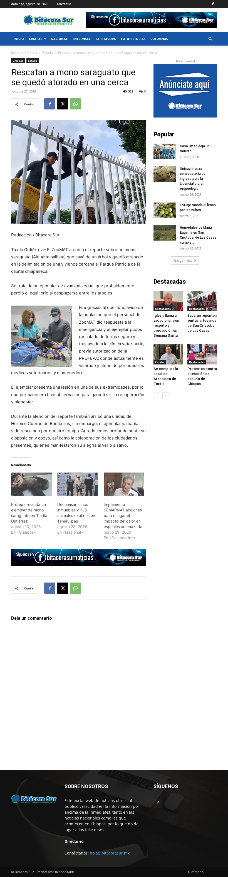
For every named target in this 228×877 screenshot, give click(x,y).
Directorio (64, 4)
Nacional (59, 39)
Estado (47, 52)
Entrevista (82, 39)
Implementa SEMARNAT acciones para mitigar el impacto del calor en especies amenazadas (124, 515)
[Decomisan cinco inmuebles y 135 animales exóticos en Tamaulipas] (77, 484)
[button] (210, 39)
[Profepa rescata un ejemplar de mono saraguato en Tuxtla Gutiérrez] (31, 484)
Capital (160, 362)
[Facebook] (213, 4)
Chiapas (35, 39)
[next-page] (165, 395)
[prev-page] (156, 395)
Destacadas (163, 309)
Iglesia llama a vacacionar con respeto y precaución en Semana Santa (166, 325)
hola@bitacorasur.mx (110, 853)
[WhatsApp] (75, 103)
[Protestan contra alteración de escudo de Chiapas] (202, 354)
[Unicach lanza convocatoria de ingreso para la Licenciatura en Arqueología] (164, 174)
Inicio (19, 39)
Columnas (159, 39)
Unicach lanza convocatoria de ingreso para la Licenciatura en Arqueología (192, 179)
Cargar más (183, 260)
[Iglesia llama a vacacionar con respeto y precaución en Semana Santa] (168, 301)
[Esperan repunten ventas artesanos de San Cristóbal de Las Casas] (202, 301)
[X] (62, 103)
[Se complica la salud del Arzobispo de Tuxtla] (168, 354)
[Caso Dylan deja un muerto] (164, 151)
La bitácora (106, 39)
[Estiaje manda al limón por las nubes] (164, 210)
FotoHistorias (133, 39)
